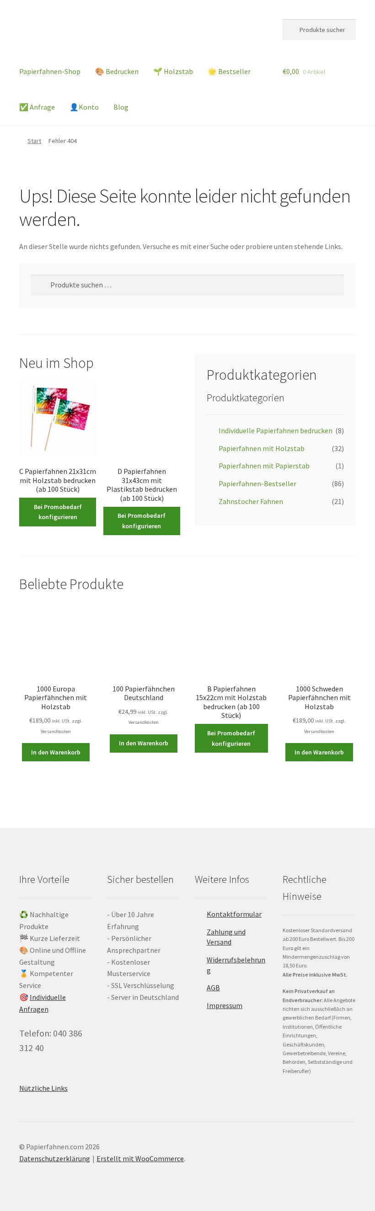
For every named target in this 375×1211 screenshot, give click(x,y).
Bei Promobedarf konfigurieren (58, 512)
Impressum (224, 1005)
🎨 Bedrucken (117, 71)
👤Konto (84, 107)
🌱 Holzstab (173, 71)
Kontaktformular (234, 914)
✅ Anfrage (37, 107)
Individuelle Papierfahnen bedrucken (275, 430)
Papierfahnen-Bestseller (257, 483)
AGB (213, 987)
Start (34, 141)
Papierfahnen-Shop (49, 71)
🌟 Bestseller (229, 71)
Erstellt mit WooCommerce (140, 1158)
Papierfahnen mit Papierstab (264, 465)
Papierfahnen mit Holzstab (262, 448)
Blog (121, 107)
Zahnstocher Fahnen (251, 501)
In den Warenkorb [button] (55, 752)
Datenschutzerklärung (54, 1158)
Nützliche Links (43, 1088)
